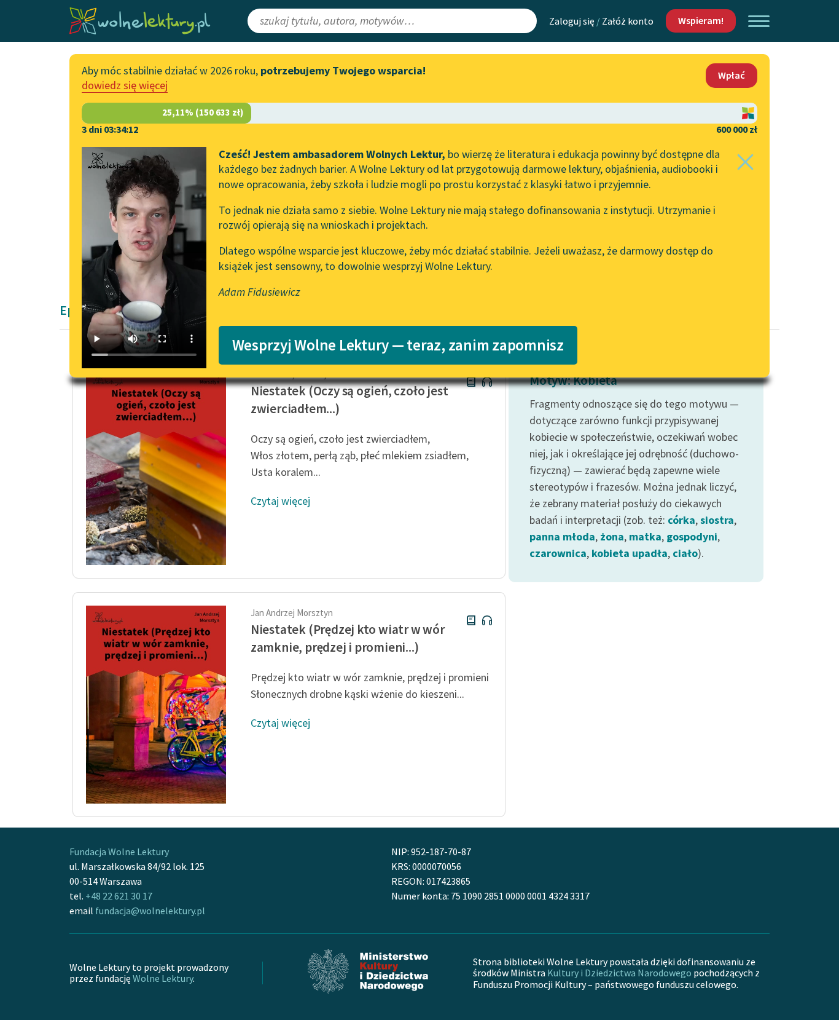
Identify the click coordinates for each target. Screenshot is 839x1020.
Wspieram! (701, 20)
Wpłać (731, 75)
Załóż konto (628, 21)
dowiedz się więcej (125, 85)
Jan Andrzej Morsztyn (292, 613)
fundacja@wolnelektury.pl (150, 910)
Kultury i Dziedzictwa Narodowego (619, 973)
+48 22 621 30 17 (118, 896)
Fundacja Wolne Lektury (119, 851)
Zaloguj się (572, 21)
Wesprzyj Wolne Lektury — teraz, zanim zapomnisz (398, 345)
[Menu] (759, 21)
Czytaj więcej (280, 501)
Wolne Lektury (163, 978)
